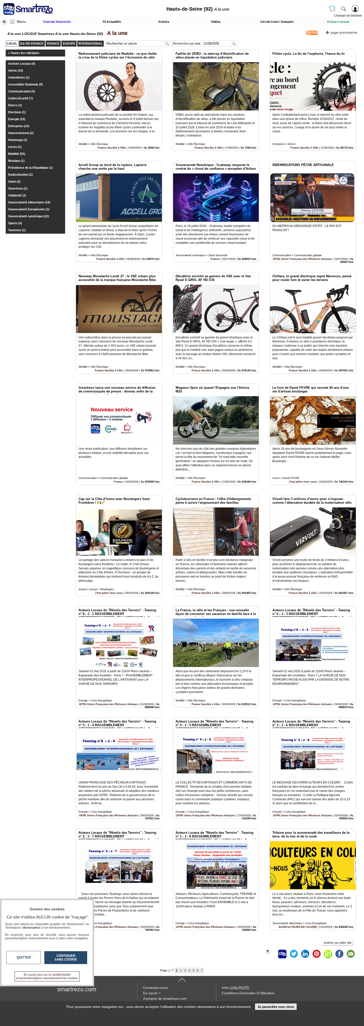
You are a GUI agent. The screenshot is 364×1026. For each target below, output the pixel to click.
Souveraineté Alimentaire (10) (29, 202)
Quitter (24, 957)
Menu (21, 22)
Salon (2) (14, 181)
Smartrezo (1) (17, 188)
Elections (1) (17, 112)
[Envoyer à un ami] (351, 954)
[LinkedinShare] (305, 954)
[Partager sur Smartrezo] (282, 954)
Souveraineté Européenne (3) (28, 209)
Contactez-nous (155, 988)
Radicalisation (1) (20, 174)
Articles (163, 22)
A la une (116, 33)
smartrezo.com (76, 989)
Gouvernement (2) (21, 133)
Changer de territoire (348, 15)
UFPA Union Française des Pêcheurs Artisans (302, 258)
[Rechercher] (343, 8)
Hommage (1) (17, 140)
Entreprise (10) (18, 126)
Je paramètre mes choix (276, 1007)
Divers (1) (15, 105)
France (215, 258)
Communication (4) (21, 91)
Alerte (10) (15, 70)
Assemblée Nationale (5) (25, 84)
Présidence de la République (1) (30, 167)
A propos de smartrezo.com (164, 998)
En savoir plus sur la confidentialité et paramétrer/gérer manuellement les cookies (47, 976)
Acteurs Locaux (338, 22)
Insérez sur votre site (338, 942)
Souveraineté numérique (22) (28, 216)
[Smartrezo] (34, 9)
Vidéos (216, 22)
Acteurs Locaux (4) (21, 63)
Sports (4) (15, 223)
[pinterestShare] (316, 954)
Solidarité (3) (17, 195)
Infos (235, 988)
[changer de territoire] (332, 8)
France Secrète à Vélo (112, 147)
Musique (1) (16, 161)
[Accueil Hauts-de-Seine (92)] (4, 21)
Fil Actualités (112, 22)
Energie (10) (16, 119)
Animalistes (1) (18, 77)
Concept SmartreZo (57, 22)
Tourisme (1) (17, 230)
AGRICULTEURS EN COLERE (298, 926)
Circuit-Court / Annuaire (277, 22)
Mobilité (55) (16, 154)
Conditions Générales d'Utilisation (248, 993)
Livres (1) (15, 147)
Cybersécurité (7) (20, 98)
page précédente (344, 32)
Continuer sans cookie (65, 957)
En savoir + (152, 993)
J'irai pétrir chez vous (303, 481)
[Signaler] (271, 954)
